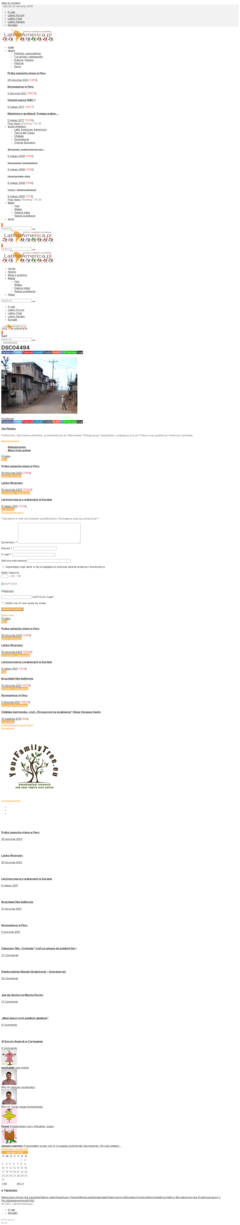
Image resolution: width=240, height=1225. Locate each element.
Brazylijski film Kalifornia (17, 678)
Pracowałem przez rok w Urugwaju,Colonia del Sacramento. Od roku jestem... (72, 1145)
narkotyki (22, 1200)
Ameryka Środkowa (198, 1197)
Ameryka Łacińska (28, 1197)
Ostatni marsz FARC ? (22, 100)
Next (17, 123)
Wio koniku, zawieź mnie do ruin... (26, 149)
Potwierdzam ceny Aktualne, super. (32, 1126)
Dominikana (21, 139)
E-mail (6, 554)
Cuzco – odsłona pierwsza (22, 189)
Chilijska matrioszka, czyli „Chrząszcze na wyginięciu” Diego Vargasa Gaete (51, 712)
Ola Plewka (8, 428)
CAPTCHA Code (42, 597)
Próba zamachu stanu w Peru (27, 73)
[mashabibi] (9, 1064)
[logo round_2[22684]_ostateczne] (34, 797)
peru (14, 1197)
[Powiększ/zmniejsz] (13, 1219)
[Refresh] (7, 591)
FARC (31, 1200)
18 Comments (9, 978)
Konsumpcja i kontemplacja (23, 163)
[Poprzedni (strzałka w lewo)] (2, 1223)
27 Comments (9, 955)
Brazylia (165, 1197)
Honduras (7, 418)
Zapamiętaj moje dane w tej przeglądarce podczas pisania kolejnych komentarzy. (55, 566)
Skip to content (10, 3)
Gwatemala (99, 1197)
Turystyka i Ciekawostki (15, 492)
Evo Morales (178, 1197)
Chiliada (19, 136)
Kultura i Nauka (23, 60)
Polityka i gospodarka (27, 53)
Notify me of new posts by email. (25, 603)
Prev (11, 123)
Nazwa (6, 548)
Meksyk (6, 1197)
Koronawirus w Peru (21, 86)
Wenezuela (86, 1197)
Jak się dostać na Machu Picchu (22, 995)
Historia (19, 63)
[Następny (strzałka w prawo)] (6, 1223)
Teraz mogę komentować (27, 1106)
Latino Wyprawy (11, 476)
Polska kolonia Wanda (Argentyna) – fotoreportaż (33, 971)
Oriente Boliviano (24, 142)
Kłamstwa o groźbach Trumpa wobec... (33, 113)
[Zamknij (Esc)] (2, 1219)
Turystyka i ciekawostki (28, 56)
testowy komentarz (23, 1087)
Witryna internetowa (13, 560)
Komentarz (9, 542)
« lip (4, 1183)
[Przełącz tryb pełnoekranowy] (9, 1219)
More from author (19, 450)
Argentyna (118, 1197)
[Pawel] (9, 1123)
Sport (17, 66)
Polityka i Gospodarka (14, 688)
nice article (22, 1067)
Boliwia (11, 1200)
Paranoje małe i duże (19, 176)
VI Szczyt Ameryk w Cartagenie (22, 1041)
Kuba (59, 1197)
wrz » (20, 1183)
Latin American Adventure (30, 129)
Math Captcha (10, 572)
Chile (109, 1197)
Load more (8, 509)
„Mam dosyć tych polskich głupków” (25, 1018)
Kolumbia (154, 1197)
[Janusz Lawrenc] (9, 1142)
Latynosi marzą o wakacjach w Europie (26, 499)
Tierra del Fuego (24, 132)
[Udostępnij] (6, 1219)
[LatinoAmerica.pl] (28, 41)
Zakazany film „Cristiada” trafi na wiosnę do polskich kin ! (39, 948)
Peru (4, 459)
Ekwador (130, 1197)
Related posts (17, 447)
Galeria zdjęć (48, 1197)
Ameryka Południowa (14, 705)
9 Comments (9, 1024)
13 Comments (9, 1001)
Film (3, 672)
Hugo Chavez (70, 1197)
